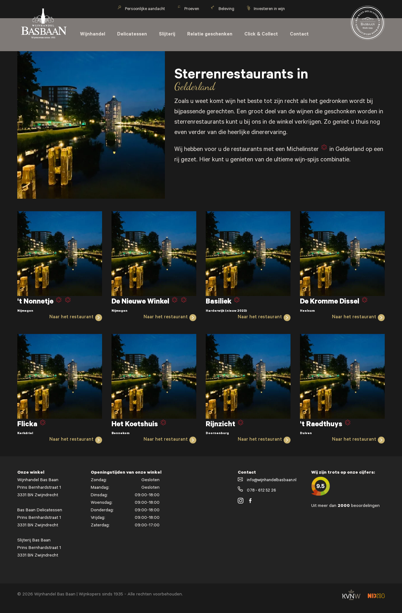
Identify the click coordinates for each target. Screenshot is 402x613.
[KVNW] (351, 602)
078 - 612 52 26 (261, 490)
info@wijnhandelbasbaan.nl (271, 480)
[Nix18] (376, 597)
